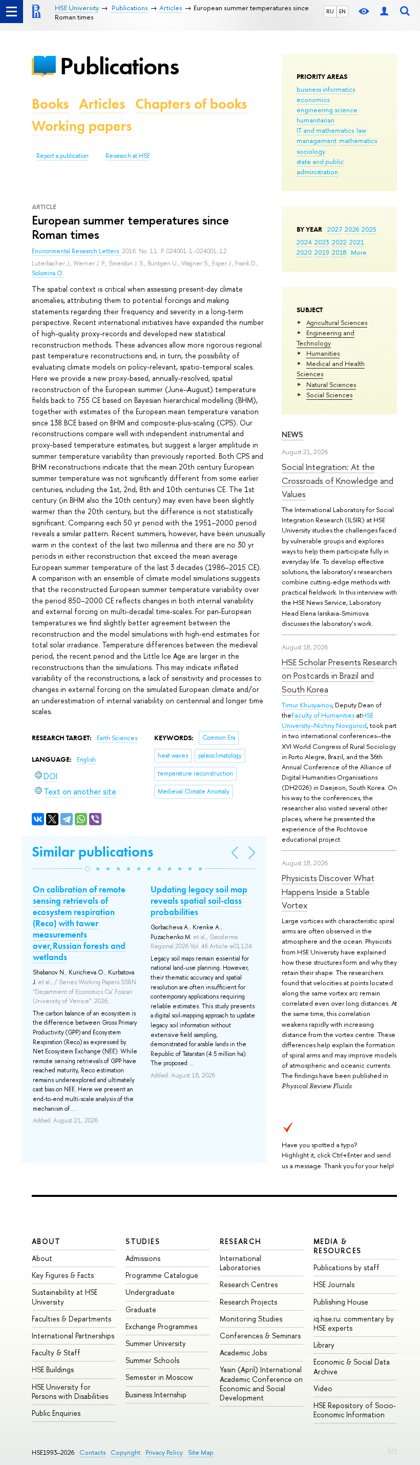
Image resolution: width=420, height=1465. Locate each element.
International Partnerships (73, 1335)
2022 (339, 242)
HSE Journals (333, 1284)
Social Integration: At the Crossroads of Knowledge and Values (337, 480)
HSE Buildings (53, 1369)
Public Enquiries (56, 1413)
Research (241, 1241)
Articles (102, 104)
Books (50, 104)
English (86, 760)
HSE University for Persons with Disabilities (70, 1391)
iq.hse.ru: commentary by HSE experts (353, 1323)
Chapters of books (191, 104)
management (317, 140)
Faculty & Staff (56, 1352)
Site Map (201, 1452)
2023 (321, 242)
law (361, 130)
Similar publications (92, 852)
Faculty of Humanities (322, 715)
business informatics (326, 89)
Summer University (155, 1343)
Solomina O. (48, 273)
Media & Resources (337, 1245)
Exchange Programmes (161, 1326)
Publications (119, 66)
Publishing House (340, 1302)
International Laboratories (240, 1262)
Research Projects (248, 1302)
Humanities (323, 353)
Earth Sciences (117, 738)
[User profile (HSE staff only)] (384, 11)
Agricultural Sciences (336, 322)
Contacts (92, 1452)
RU (330, 11)
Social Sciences (329, 394)
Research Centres (249, 1284)
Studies (142, 1241)
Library (323, 1345)
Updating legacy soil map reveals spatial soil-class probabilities (199, 901)
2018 (339, 252)
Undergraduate (150, 1292)
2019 (321, 252)
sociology (311, 151)
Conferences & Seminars (260, 1335)
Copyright (125, 1452)
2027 (334, 229)
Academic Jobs (243, 1352)
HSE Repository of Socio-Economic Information (354, 1409)
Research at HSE (128, 156)
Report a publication (62, 156)
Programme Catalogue (161, 1275)
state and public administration (320, 166)
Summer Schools (152, 1360)
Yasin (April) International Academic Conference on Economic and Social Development (261, 1383)
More (359, 252)
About (46, 1241)
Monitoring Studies (251, 1319)
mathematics (358, 140)
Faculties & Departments (71, 1319)
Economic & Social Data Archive (351, 1366)
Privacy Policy (164, 1452)
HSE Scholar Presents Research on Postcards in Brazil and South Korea (339, 675)
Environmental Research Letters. (77, 251)
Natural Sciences (331, 384)
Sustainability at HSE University (64, 1296)
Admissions (142, 1258)
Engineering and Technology (325, 338)
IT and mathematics (325, 130)
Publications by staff (346, 1267)
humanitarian (315, 120)
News (292, 434)
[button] (87, 869)
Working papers (82, 126)
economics (313, 99)
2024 (304, 242)
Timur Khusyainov (307, 704)
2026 (352, 229)
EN (342, 11)
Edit (392, 1450)
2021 (356, 242)
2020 (304, 252)
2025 (369, 229)
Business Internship (155, 1394)
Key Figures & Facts (63, 1275)
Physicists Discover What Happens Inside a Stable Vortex (328, 891)
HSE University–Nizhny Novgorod (327, 720)
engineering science (327, 109)
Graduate (140, 1309)
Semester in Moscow (159, 1377)
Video (322, 1388)
